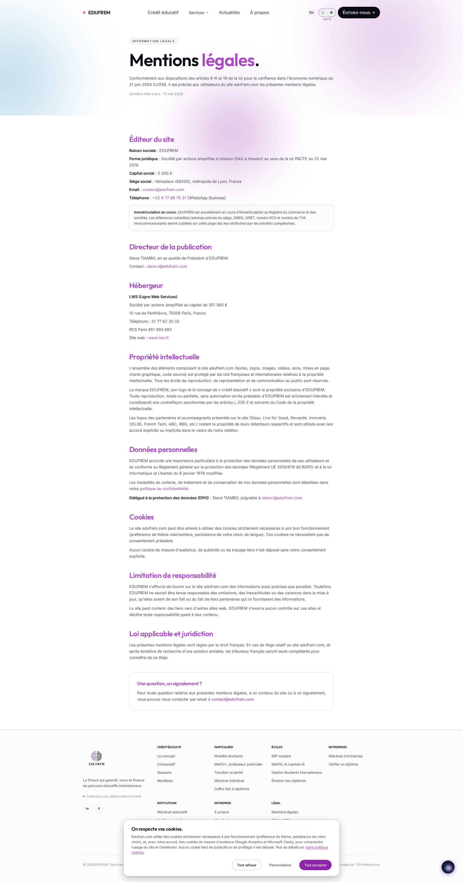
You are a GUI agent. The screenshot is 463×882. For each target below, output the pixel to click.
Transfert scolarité (228, 772)
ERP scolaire (281, 756)
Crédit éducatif (163, 12)
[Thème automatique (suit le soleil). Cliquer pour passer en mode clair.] (327, 12)
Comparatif (166, 764)
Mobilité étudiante (228, 756)
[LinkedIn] (87, 808)
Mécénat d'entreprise (346, 756)
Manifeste (165, 781)
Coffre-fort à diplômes (231, 789)
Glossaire (164, 772)
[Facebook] (99, 808)
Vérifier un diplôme (343, 764)
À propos (259, 12)
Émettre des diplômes (289, 781)
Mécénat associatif (172, 812)
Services (196, 12)
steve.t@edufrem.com (167, 266)
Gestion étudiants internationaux (297, 772)
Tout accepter (315, 865)
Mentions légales (285, 812)
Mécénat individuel (229, 781)
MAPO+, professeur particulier (238, 764)
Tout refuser (246, 865)
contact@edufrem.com (163, 189)
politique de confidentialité (164, 488)
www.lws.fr (159, 337)
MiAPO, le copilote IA (288, 764)
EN (311, 12)
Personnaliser (280, 865)
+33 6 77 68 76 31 (169, 197)
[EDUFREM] (96, 758)
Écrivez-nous (356, 12)
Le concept (166, 756)
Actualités (229, 12)
